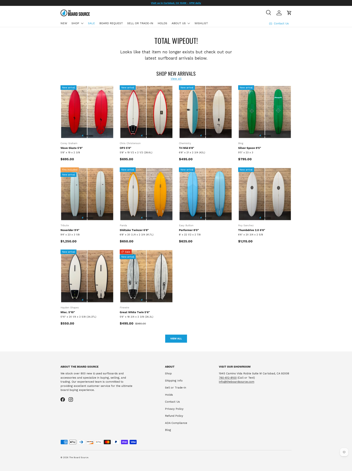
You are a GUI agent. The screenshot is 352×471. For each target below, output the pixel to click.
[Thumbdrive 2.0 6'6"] (265, 194)
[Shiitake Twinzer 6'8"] (146, 194)
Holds (169, 394)
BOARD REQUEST (111, 23)
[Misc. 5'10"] (87, 276)
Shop (168, 373)
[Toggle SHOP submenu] (82, 23)
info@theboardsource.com (236, 381)
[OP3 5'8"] (146, 112)
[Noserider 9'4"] (87, 194)
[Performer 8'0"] (205, 194)
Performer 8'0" (189, 230)
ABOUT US (179, 23)
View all (176, 78)
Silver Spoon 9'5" (249, 148)
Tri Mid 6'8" (186, 148)
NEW (63, 23)
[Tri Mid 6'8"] (205, 112)
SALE (91, 23)
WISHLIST (201, 23)
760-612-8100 (228, 377)
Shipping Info (174, 380)
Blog (168, 430)
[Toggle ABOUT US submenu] (188, 23)
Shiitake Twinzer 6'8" (134, 230)
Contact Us (172, 401)
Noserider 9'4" (69, 230)
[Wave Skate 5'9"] (87, 112)
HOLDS (162, 23)
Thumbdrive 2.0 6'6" (251, 230)
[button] (289, 13)
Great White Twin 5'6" (135, 312)
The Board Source (78, 457)
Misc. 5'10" (67, 312)
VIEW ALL (176, 338)
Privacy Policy (174, 408)
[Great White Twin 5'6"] (146, 276)
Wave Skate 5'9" (71, 148)
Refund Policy (174, 415)
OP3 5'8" (125, 148)
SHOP (75, 23)
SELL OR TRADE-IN (140, 23)
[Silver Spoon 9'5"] (265, 112)
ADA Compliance (176, 423)
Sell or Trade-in (175, 387)
